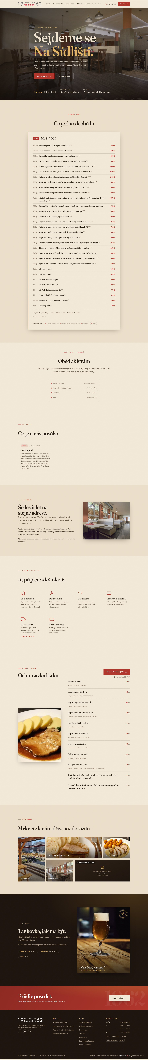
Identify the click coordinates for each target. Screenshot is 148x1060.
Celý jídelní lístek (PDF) (115, 672)
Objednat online (26, 636)
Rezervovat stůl (43, 76)
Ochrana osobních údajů (57, 1055)
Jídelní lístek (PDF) (85, 1023)
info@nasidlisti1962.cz (60, 1034)
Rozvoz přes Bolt (85, 1045)
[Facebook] (20, 1031)
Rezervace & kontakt (92, 4)
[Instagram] (25, 1031)
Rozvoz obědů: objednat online (63, 1030)
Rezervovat (124, 4)
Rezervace (83, 1037)
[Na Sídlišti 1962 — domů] (29, 4)
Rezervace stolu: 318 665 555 (63, 1026)
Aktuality (79, 4)
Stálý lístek (70, 4)
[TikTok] (30, 1031)
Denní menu (83, 1030)
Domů (48, 4)
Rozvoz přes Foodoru (86, 1041)
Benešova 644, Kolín (60, 1023)
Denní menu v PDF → (39, 317)
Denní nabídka (58, 4)
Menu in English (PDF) (123, 677)
